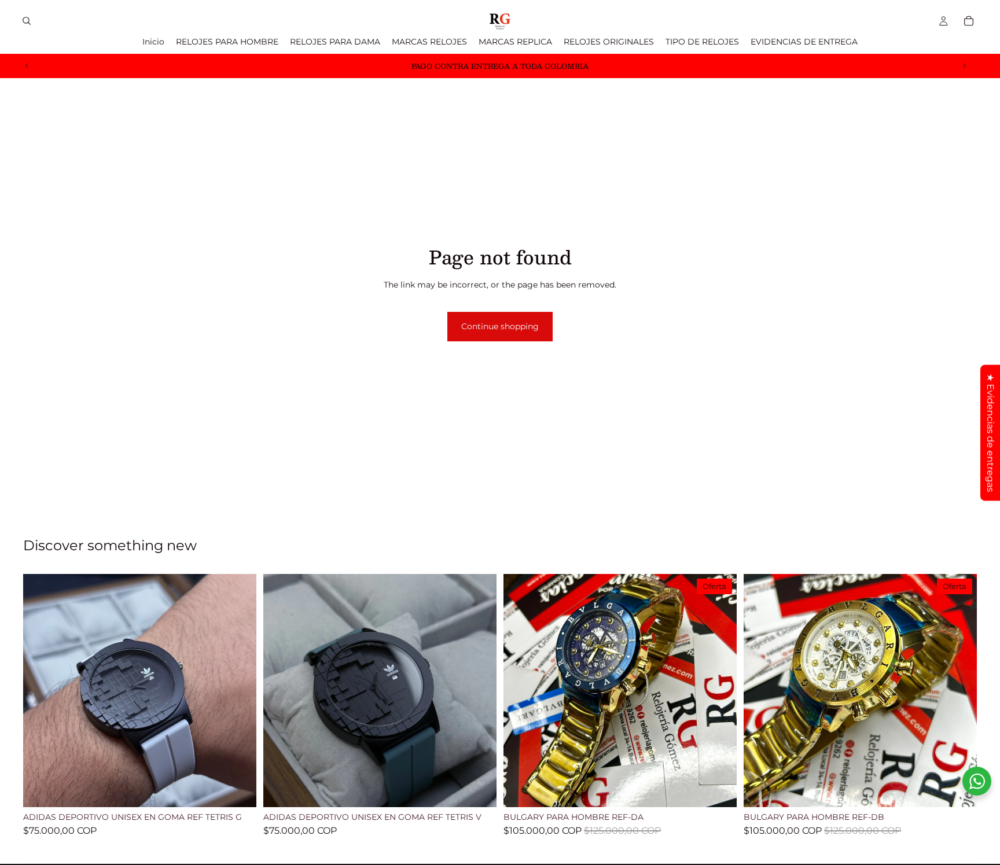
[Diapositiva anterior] (27, 66)
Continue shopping (500, 326)
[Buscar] (26, 21)
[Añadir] (238, 789)
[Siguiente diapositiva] (964, 66)
